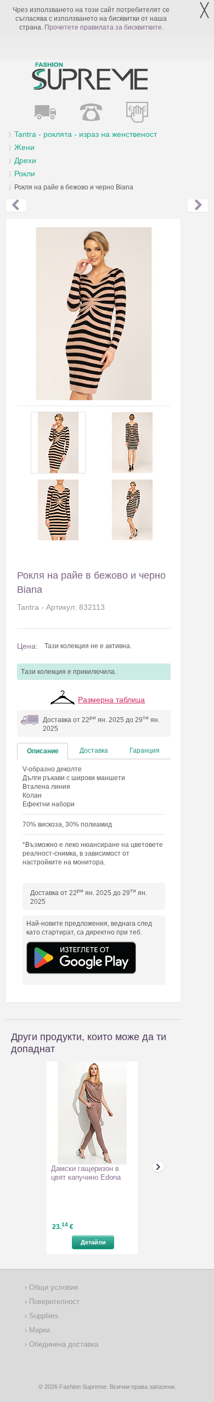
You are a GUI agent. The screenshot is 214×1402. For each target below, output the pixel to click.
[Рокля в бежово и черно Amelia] (16, 205)
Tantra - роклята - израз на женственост (85, 134)
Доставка (94, 750)
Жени (24, 147)
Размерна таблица (111, 699)
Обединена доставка (62, 1344)
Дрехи (25, 160)
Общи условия (52, 1287)
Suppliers (43, 1316)
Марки (38, 1330)
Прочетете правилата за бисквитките (103, 27)
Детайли (93, 1242)
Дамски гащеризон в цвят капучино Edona (86, 1172)
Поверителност (53, 1301)
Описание (43, 751)
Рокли (24, 173)
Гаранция (144, 750)
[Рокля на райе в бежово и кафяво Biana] (198, 205)
